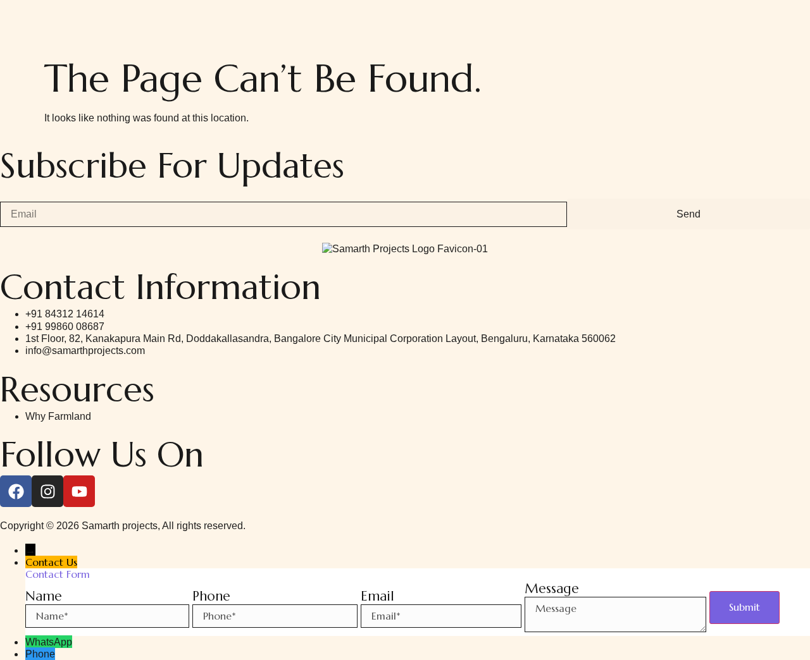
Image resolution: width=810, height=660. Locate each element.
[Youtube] (79, 491)
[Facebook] (16, 491)
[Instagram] (47, 491)
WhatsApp (48, 642)
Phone (40, 654)
